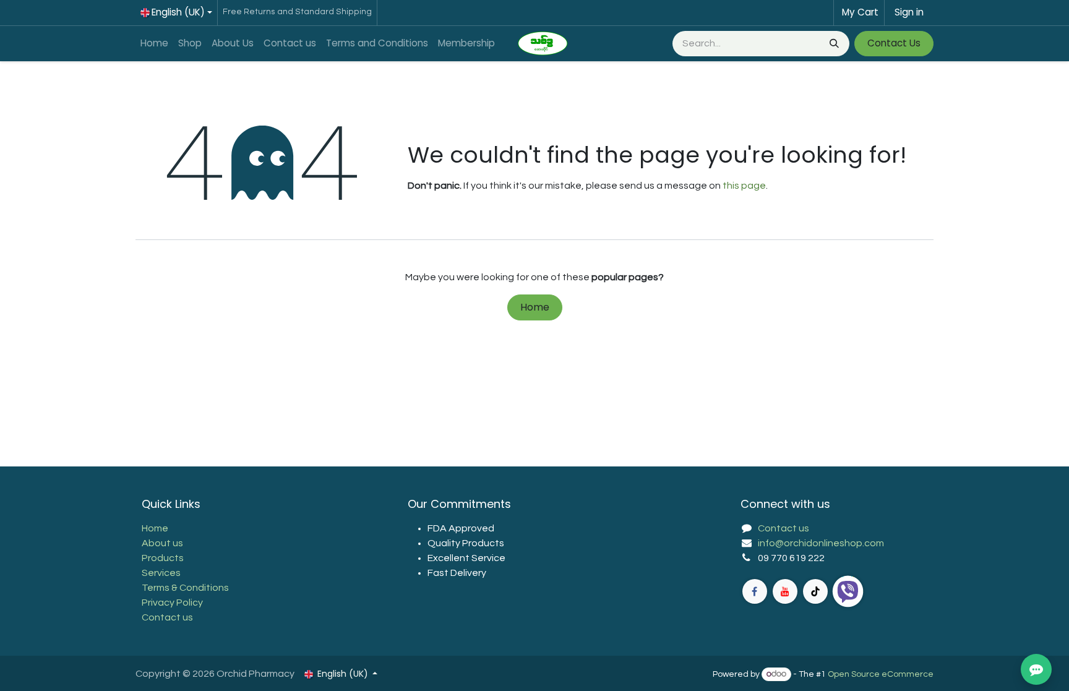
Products (163, 558)
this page (744, 186)
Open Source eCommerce (881, 674)
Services (161, 573)
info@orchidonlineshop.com (821, 543)
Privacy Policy (172, 602)
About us (162, 543)
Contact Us (894, 42)
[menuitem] (154, 44)
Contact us (167, 617)
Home (534, 307)
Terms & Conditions (185, 588)
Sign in (909, 12)
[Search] (833, 43)
